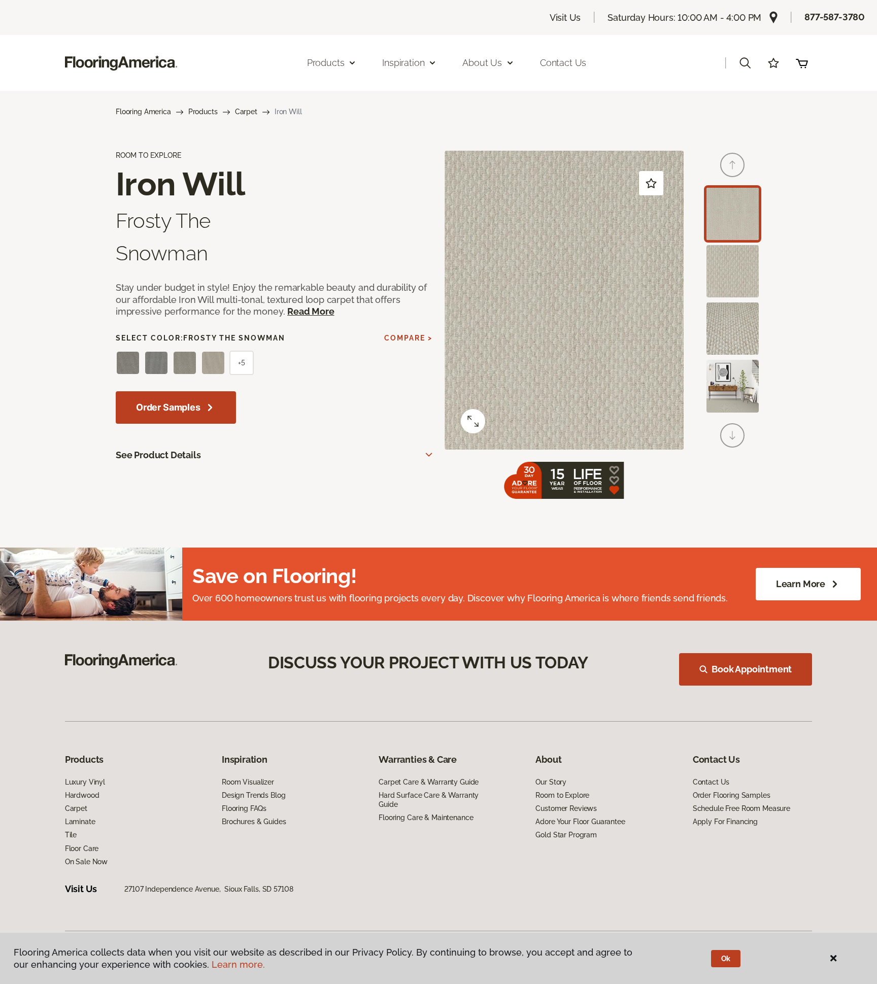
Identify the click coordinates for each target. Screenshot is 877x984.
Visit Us (565, 17)
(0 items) (802, 63)
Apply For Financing (725, 822)
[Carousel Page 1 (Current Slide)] (732, 214)
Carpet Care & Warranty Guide (429, 782)
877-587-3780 (834, 17)
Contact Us (563, 62)
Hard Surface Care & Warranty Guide (429, 799)
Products (203, 112)
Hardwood (82, 795)
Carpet (246, 112)
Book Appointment (752, 669)
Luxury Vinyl (85, 782)
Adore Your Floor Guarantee (580, 822)
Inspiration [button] (403, 62)
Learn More (800, 584)
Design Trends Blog (253, 795)
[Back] (732, 165)
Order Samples (168, 407)
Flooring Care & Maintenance (426, 817)
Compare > (408, 338)
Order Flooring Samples (731, 795)
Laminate (80, 822)
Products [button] (326, 62)
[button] (745, 63)
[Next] (732, 435)
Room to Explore (562, 795)
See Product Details (158, 455)
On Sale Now (86, 862)
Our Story (550, 782)
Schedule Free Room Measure (741, 808)
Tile (71, 835)
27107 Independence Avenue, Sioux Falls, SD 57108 (208, 889)
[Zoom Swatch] (473, 421)
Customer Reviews (566, 808)
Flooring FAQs (244, 808)
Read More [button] (310, 311)
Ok (726, 959)
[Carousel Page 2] (732, 271)
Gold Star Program (566, 835)
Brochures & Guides (254, 822)
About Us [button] (482, 62)
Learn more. (238, 964)
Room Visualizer (248, 782)
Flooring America (143, 112)
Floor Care (82, 848)
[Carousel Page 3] (732, 328)
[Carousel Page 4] (732, 386)
